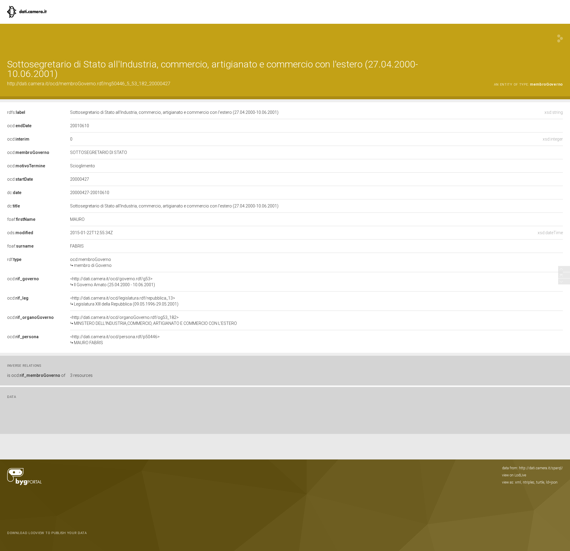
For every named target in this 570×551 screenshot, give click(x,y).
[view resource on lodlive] (560, 38)
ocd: (19, 125)
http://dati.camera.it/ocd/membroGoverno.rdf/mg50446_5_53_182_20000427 (88, 83)
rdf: (14, 259)
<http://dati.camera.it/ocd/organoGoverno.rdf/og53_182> (153, 320)
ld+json (552, 482)
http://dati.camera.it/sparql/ (541, 468)
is (36, 375)
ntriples (528, 482)
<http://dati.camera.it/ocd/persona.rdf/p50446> (115, 339)
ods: (20, 232)
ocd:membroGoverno (91, 262)
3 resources (81, 375)
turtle (540, 482)
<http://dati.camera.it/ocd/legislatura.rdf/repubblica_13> (124, 301)
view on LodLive (514, 475)
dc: (14, 192)
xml (518, 482)
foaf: (21, 219)
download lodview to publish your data (47, 533)
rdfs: (16, 112)
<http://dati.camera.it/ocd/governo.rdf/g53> (112, 281)
